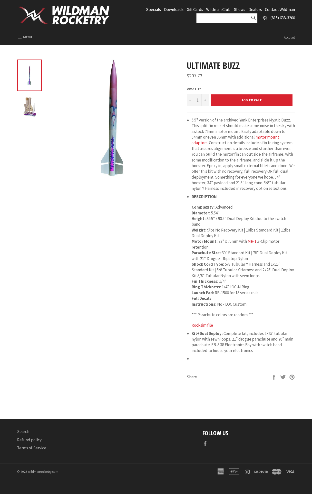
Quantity (194, 89)
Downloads (174, 9)
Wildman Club (218, 9)
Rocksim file (202, 325)
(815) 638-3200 (282, 17)
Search (23, 431)
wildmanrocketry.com (43, 472)
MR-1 (252, 241)
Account (289, 37)
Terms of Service (31, 448)
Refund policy (29, 440)
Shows (239, 9)
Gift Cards (195, 9)
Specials (153, 9)
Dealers (255, 9)
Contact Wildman (280, 9)
